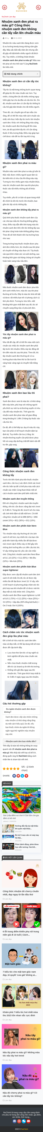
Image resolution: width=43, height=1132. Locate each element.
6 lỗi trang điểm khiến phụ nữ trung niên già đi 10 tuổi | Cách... (21, 933)
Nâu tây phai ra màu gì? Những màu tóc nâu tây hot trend (21, 1054)
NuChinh (5, 17)
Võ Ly (7, 38)
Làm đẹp (12, 17)
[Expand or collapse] (37, 74)
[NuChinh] (21, 7)
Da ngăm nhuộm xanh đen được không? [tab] (20, 710)
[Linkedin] (24, 1121)
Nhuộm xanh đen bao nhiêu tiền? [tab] (21, 741)
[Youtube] (28, 1121)
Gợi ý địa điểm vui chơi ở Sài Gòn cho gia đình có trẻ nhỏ (21, 816)
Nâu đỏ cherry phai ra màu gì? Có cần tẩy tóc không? (20, 1094)
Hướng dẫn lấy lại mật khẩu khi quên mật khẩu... (26, 827)
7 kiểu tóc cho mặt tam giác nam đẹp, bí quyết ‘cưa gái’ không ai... (20, 973)
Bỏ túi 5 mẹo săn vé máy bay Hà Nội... (27, 836)
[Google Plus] (19, 1121)
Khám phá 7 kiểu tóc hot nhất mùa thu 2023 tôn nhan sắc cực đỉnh (20, 1014)
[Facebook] (14, 1121)
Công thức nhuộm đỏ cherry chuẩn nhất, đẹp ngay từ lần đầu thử (21, 893)
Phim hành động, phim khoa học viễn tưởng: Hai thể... (26, 845)
